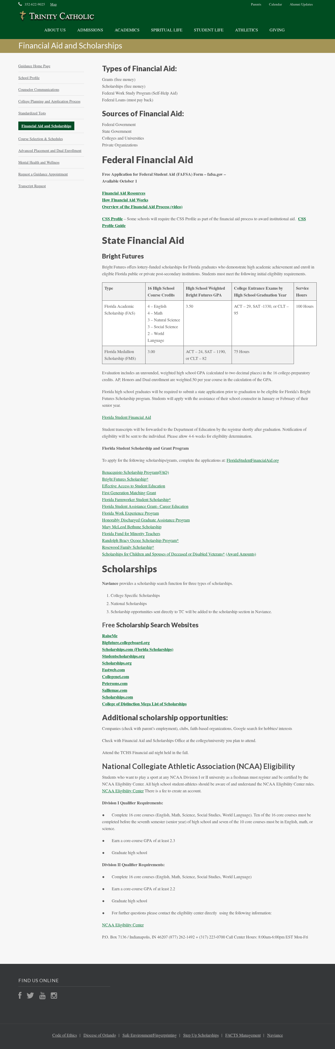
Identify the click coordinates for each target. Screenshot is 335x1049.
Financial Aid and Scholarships (46, 126)
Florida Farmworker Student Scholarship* (136, 499)
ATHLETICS (246, 29)
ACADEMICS (127, 29)
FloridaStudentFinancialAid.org (253, 460)
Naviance (275, 1035)
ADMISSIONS (90, 29)
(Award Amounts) (241, 554)
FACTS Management (243, 1035)
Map (53, 4)
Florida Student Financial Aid (126, 417)
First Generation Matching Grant (129, 492)
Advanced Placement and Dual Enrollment (49, 150)
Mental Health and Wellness (38, 162)
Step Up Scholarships (201, 1035)
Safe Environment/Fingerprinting (149, 1035)
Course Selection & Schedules (40, 138)
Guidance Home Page (34, 65)
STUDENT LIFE (209, 29)
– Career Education (172, 506)
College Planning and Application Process (49, 101)
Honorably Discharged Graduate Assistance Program (146, 520)
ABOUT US (55, 29)
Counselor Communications (38, 89)
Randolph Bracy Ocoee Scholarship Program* (140, 540)
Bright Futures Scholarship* (125, 479)
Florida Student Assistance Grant (129, 506)
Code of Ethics (64, 1035)
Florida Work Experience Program (130, 513)
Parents (256, 4)
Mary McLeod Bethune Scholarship (131, 526)
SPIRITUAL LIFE (166, 29)
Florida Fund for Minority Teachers (131, 533)
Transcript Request (32, 185)
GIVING (277, 29)
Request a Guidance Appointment (43, 174)
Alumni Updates (301, 4)
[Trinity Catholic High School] (56, 16)
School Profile (29, 77)
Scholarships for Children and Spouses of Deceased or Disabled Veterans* (163, 554)
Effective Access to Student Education (133, 485)
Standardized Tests (32, 113)
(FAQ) (163, 472)
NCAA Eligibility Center (123, 790)
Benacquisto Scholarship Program (130, 472)
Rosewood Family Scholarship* (128, 547)
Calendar (275, 4)
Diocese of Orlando (99, 1035)
